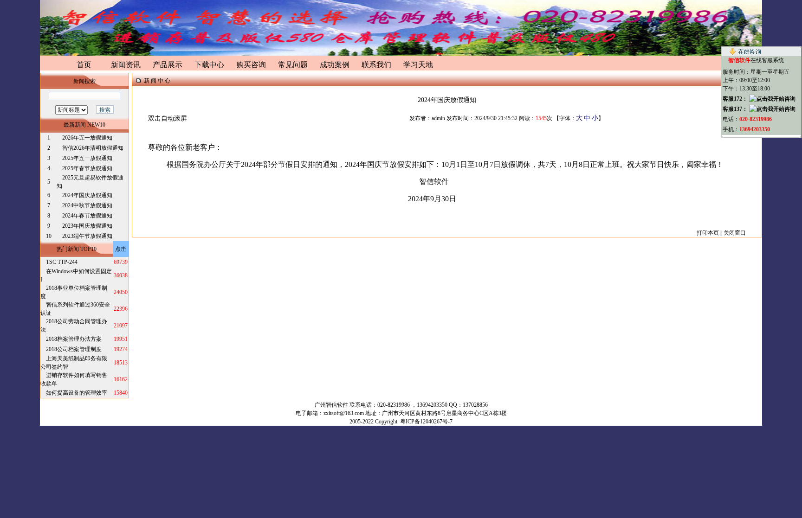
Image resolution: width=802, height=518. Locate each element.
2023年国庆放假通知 (87, 226)
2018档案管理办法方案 (74, 339)
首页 (84, 65)
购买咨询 (251, 65)
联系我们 (376, 65)
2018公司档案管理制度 (74, 349)
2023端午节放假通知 (87, 236)
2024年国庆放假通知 (87, 195)
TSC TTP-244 (62, 262)
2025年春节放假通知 (87, 168)
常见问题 (293, 65)
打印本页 (708, 233)
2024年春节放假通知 (87, 215)
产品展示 (167, 65)
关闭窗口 (735, 233)
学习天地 (418, 65)
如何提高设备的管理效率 (76, 393)
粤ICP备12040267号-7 (426, 421)
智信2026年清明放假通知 (92, 148)
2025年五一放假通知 (87, 158)
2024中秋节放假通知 (87, 205)
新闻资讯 (126, 65)
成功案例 (334, 65)
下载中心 (209, 65)
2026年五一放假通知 (87, 137)
